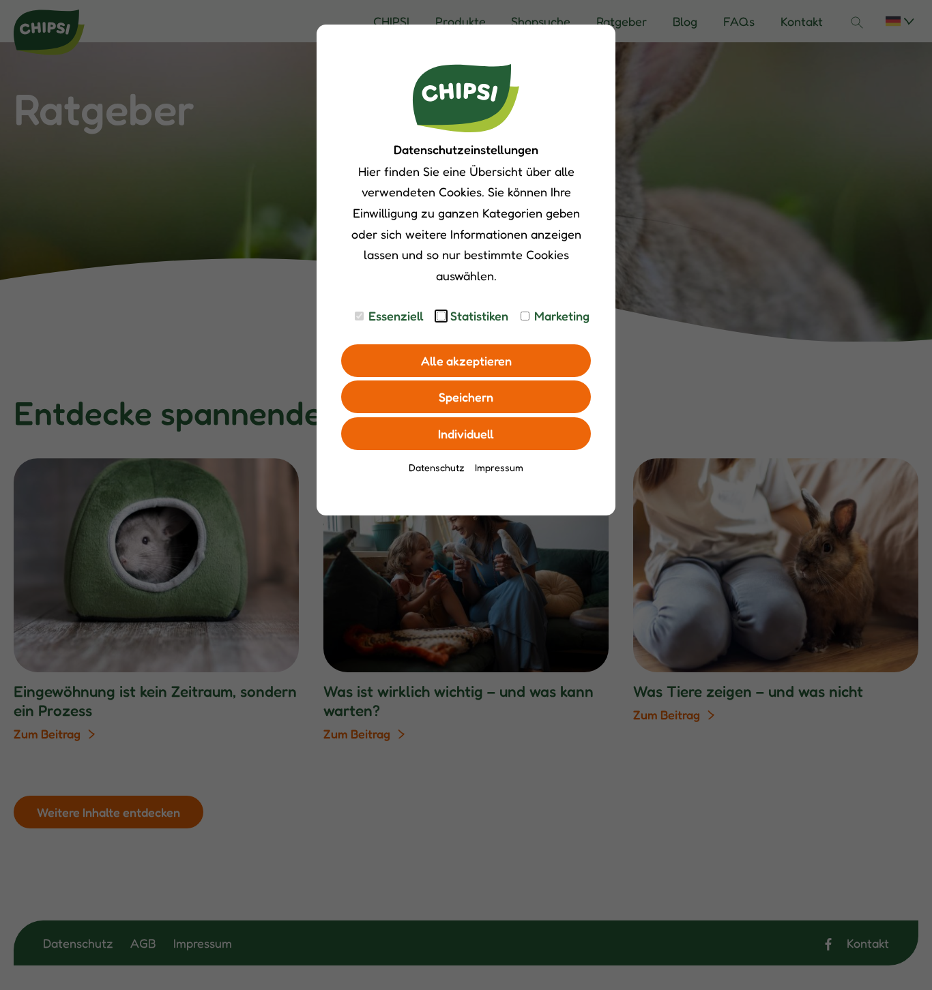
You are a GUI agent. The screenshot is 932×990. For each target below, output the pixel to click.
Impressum (499, 467)
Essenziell (396, 315)
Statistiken (479, 315)
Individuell (466, 433)
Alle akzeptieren (466, 360)
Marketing (561, 315)
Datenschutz (437, 467)
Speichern (466, 396)
